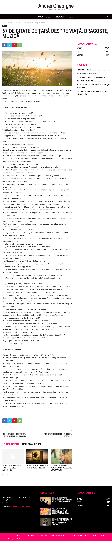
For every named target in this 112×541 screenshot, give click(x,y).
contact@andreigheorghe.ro (21, 507)
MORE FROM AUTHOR (31, 444)
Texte (70, 17)
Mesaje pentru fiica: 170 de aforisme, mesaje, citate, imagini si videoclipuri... (62, 521)
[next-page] (7, 474)
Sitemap (18, 535)
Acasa (40, 17)
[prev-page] (3, 474)
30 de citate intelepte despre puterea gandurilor (11, 468)
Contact (102, 535)
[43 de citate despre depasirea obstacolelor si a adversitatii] (61, 456)
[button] (107, 17)
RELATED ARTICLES (10, 444)
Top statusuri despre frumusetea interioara (58, 435)
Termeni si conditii (76, 535)
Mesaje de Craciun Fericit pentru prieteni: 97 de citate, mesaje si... (62, 500)
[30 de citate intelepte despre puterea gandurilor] (13, 456)
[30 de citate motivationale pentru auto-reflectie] (37, 456)
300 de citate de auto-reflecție (87, 74)
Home (4, 23)
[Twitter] (9, 45)
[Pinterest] (14, 45)
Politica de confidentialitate (59, 535)
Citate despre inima (84, 69)
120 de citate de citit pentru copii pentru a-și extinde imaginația (16, 435)
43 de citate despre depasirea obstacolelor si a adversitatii (61, 468)
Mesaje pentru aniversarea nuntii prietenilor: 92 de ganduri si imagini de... (61, 511)
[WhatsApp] (20, 45)
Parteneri (26, 535)
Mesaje (59, 17)
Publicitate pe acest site (91, 535)
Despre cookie (44, 535)
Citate (48, 17)
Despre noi (34, 535)
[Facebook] (4, 45)
